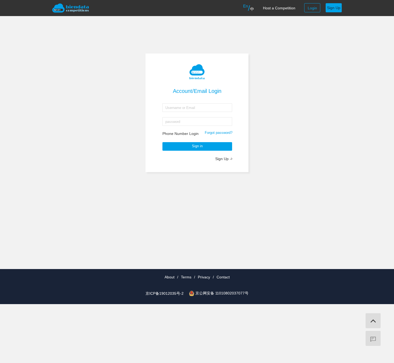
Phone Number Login (180, 133)
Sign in (197, 146)
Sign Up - (223, 159)
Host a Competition (279, 8)
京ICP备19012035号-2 (165, 293)
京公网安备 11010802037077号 (221, 293)
